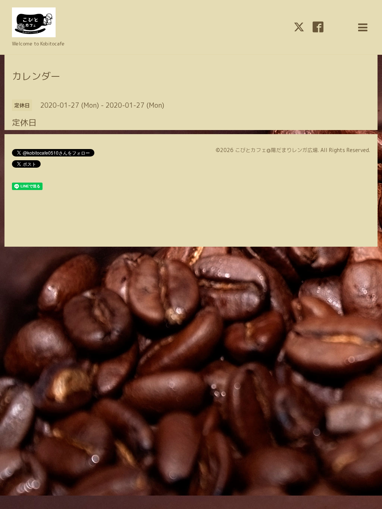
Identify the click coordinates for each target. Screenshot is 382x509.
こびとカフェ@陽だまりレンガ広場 (276, 150)
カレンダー (36, 76)
